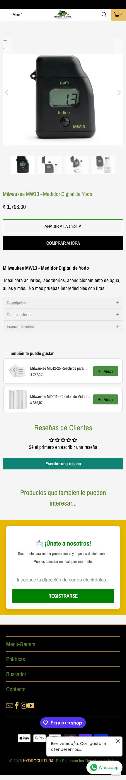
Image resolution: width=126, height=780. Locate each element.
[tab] (63, 303)
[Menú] (3, 15)
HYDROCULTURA (38, 760)
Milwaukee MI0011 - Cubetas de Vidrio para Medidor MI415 (60, 396)
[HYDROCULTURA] (63, 15)
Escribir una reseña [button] (63, 463)
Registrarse (63, 595)
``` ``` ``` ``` (4, 42)
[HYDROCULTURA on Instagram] (23, 705)
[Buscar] (104, 15)
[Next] (118, 92)
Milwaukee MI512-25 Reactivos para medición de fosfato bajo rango (60, 368)
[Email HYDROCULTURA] (9, 705)
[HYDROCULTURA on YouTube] (30, 705)
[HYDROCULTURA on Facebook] (16, 705)
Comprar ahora (63, 243)
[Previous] (7, 92)
